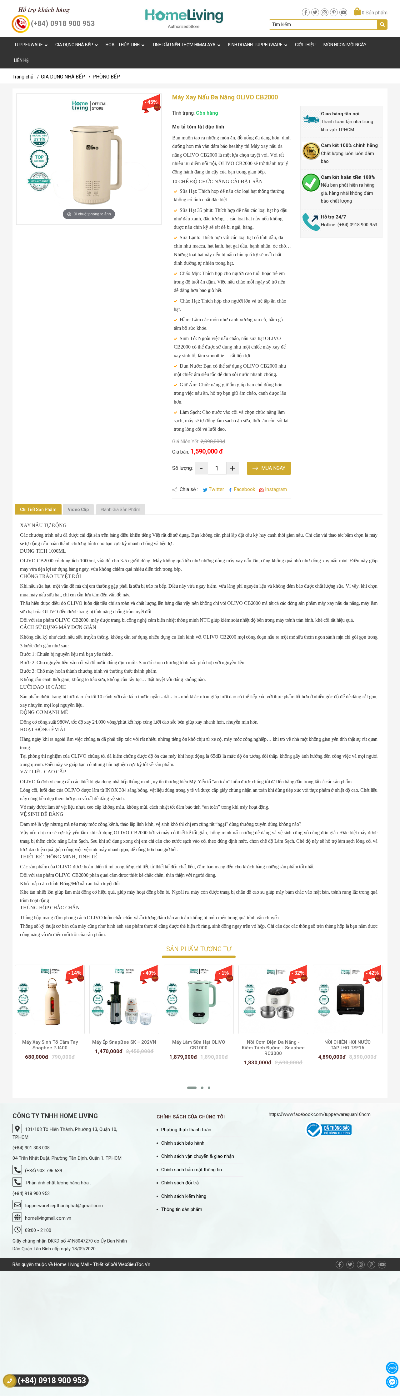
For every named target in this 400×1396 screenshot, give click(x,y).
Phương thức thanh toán (186, 1129)
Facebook (244, 489)
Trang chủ (22, 77)
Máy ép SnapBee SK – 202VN (124, 1042)
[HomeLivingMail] (184, 18)
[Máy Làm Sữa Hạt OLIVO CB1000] (198, 999)
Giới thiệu (305, 44)
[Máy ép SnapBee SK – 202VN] (124, 999)
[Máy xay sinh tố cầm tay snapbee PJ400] (50, 999)
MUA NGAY (272, 468)
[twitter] (315, 12)
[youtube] (343, 12)
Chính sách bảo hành (182, 1143)
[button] (192, 1088)
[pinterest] (334, 12)
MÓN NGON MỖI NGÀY (345, 44)
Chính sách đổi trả (180, 1183)
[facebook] (306, 12)
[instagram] (324, 12)
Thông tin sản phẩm (181, 1209)
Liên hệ (21, 60)
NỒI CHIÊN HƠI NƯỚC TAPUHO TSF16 (347, 1045)
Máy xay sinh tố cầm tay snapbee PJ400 (50, 1045)
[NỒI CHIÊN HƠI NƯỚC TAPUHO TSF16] (347, 999)
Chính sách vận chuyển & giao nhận (197, 1156)
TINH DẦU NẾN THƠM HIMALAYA (184, 44)
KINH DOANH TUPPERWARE (255, 44)
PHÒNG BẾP (106, 77)
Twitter (216, 489)
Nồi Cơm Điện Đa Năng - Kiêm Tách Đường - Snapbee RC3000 (273, 1047)
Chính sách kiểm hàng (183, 1196)
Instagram (275, 489)
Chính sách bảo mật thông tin (191, 1170)
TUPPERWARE (28, 44)
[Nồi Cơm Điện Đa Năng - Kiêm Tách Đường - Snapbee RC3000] (273, 999)
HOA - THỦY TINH (123, 44)
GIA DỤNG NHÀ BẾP (74, 44)
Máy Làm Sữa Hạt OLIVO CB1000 (198, 1045)
